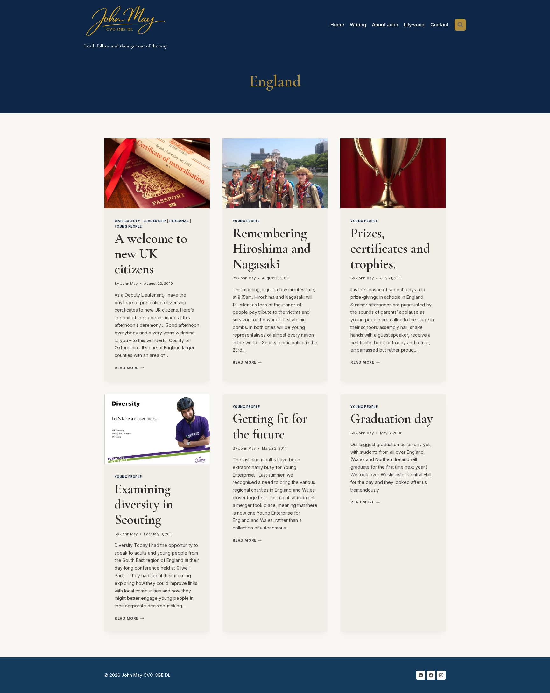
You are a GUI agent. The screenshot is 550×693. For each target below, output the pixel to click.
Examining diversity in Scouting (144, 504)
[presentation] (157, 173)
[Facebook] (431, 675)
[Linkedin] (420, 675)
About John (385, 25)
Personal (179, 221)
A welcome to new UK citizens (151, 253)
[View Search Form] (460, 25)
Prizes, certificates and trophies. (390, 248)
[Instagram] (441, 675)
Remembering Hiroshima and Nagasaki (272, 248)
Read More (129, 368)
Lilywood (414, 25)
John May (129, 283)
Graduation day (391, 418)
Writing (358, 25)
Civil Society (127, 221)
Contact (439, 25)
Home (337, 25)
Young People (128, 226)
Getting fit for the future (270, 426)
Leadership (155, 221)
